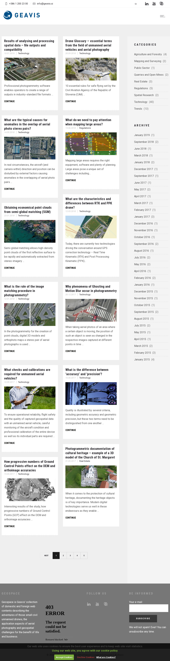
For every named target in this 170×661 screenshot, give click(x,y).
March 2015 (141, 346)
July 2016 (140, 257)
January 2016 (142, 284)
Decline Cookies (85, 657)
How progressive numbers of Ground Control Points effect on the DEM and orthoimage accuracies (29, 466)
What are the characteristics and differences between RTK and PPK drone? (88, 203)
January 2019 (142, 135)
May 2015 (140, 332)
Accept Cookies (64, 657)
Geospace (7, 602)
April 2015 (140, 339)
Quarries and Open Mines (149, 74)
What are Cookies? (106, 657)
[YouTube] (154, 3)
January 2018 (142, 162)
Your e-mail (135, 602)
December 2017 (143, 169)
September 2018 (144, 141)
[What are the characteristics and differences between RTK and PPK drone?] (91, 237)
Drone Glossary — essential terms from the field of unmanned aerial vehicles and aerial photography (88, 45)
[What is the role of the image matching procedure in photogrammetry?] (29, 325)
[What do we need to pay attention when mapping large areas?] (91, 154)
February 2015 (142, 352)
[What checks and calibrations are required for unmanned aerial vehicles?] (29, 408)
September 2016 (144, 243)
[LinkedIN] (146, 3)
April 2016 (140, 271)
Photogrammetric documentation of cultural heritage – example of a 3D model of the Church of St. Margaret (90, 453)
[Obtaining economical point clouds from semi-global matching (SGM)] (29, 241)
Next (46, 556)
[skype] (161, 3)
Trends (138, 108)
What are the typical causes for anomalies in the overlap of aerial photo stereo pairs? (27, 124)
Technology (140, 102)
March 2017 (141, 203)
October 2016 (142, 237)
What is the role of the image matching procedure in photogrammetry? (24, 290)
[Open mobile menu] (163, 16)
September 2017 (144, 175)
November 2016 (143, 230)
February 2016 (142, 277)
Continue (9, 101)
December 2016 (143, 223)
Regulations (141, 88)
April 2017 (140, 196)
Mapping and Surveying (147, 61)
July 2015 (140, 325)
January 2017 (142, 216)
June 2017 (140, 182)
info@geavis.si (45, 3)
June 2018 (140, 148)
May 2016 (140, 264)
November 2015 (143, 298)
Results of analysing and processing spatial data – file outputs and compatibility (29, 45)
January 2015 (142, 359)
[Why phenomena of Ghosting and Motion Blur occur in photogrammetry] (91, 320)
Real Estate (140, 81)
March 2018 (141, 155)
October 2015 (142, 305)
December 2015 (143, 291)
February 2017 (142, 209)
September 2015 (144, 311)
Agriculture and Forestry (148, 54)
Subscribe (143, 618)
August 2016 (141, 250)
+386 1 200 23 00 (18, 3)
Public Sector (142, 68)
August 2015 (141, 318)
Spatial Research (144, 95)
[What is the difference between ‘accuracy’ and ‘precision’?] (91, 404)
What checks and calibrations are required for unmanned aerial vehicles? (27, 374)
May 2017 (140, 189)
